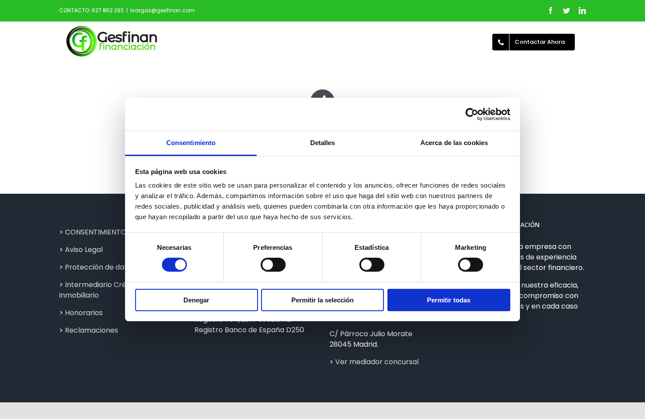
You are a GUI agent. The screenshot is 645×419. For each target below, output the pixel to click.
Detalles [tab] (322, 142)
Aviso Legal (84, 250)
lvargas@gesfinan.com (162, 10)
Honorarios (84, 313)
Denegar (196, 300)
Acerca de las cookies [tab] (454, 142)
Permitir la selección (322, 300)
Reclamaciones (91, 330)
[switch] (273, 265)
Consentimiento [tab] (190, 142)
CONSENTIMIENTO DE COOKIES (117, 232)
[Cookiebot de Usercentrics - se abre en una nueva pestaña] (472, 114)
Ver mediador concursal (377, 362)
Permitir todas (448, 300)
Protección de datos (100, 267)
